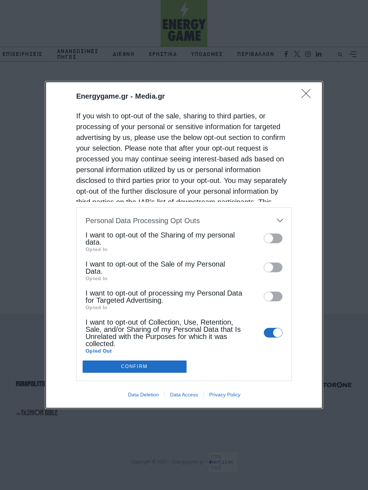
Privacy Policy (224, 394)
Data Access (184, 394)
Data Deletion (143, 394)
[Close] (308, 96)
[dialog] (184, 245)
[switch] (273, 238)
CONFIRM (134, 366)
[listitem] (184, 220)
